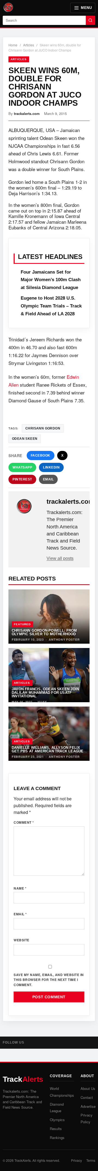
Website (21, 940)
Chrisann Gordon (42, 428)
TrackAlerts (22, 1160)
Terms (90, 1160)
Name (20, 888)
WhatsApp (22, 467)
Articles (28, 45)
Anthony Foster (64, 639)
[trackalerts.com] (28, 506)
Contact (87, 1097)
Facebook (40, 455)
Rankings (57, 1137)
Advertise (88, 1106)
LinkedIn (51, 467)
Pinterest (22, 479)
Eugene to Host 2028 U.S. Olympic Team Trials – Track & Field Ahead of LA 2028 (51, 306)
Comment (24, 822)
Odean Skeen (24, 439)
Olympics (57, 1119)
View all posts (60, 558)
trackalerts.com (27, 113)
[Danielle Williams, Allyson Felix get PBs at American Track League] (49, 734)
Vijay (42, 702)
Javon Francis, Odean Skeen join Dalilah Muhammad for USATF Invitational (45, 692)
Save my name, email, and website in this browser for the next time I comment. (49, 979)
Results (56, 1128)
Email (48, 479)
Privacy (76, 1160)
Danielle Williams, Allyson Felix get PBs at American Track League (47, 749)
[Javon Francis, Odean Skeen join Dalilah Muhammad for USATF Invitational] (49, 675)
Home (12, 45)
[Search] (90, 20)
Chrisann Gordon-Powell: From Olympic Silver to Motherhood (44, 632)
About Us (88, 1088)
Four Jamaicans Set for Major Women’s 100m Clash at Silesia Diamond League (51, 280)
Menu (86, 8)
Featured (22, 624)
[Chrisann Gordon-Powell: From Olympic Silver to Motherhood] (49, 616)
